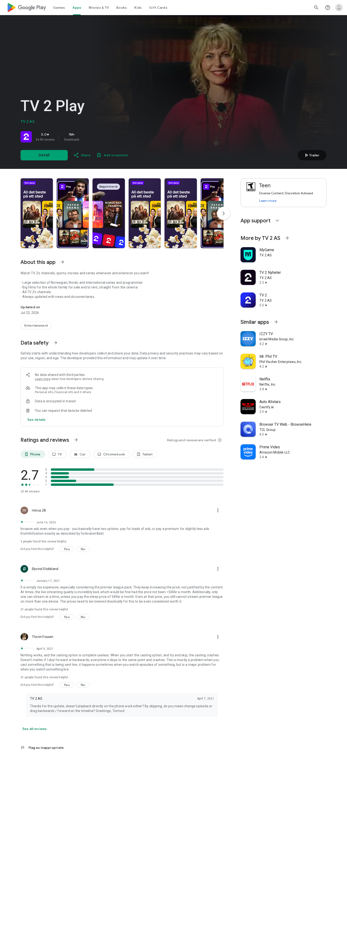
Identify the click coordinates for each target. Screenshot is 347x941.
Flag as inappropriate (42, 747)
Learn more (43, 379)
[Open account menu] (339, 7)
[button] (37, 213)
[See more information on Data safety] (55, 342)
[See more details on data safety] (36, 419)
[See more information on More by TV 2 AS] (287, 238)
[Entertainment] (36, 325)
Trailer (311, 155)
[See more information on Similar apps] (276, 322)
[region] (87, 136)
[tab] (59, 7)
